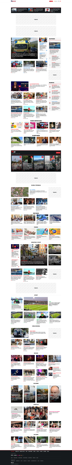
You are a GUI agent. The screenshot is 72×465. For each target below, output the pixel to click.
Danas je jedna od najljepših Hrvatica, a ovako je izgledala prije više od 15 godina (55, 144)
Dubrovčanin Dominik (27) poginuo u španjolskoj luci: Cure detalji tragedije (41, 277)
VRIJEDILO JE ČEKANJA (14, 362)
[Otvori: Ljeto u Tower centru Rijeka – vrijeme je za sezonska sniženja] (17, 125)
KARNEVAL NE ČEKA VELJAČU (40, 362)
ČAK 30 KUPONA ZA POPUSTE (28, 129)
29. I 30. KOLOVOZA (39, 235)
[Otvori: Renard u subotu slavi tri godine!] (36, 413)
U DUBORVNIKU (51, 443)
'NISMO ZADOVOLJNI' (27, 99)
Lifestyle (36, 404)
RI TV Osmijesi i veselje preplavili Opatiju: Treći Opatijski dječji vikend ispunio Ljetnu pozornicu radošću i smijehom (16, 166)
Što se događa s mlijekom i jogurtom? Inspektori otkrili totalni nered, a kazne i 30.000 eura (28, 102)
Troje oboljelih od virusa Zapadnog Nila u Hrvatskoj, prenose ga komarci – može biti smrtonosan (16, 416)
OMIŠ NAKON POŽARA (54, 85)
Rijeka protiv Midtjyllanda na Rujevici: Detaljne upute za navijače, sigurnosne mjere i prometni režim (16, 321)
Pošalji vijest (34, 457)
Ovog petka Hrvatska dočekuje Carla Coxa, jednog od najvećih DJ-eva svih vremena (57, 376)
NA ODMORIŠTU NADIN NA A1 (40, 346)
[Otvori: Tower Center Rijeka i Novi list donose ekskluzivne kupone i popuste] (29, 125)
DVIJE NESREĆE (14, 52)
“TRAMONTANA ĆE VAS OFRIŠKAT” (41, 376)
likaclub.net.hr (41, 460)
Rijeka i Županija (36, 185)
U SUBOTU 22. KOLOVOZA (27, 376)
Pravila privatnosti (20, 457)
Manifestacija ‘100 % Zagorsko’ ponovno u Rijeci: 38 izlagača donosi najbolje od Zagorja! (43, 47)
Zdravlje (13, 418)
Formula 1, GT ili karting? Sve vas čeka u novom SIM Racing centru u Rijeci (42, 131)
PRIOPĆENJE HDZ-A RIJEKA (42, 53)
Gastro (38, 432)
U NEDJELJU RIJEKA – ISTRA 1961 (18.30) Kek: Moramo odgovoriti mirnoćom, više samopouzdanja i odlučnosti (42, 321)
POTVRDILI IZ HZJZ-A (15, 413)
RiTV (13, 170)
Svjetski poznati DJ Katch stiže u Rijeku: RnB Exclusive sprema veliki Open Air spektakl (54, 430)
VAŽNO (50, 301)
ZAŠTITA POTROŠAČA (14, 67)
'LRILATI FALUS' (13, 443)
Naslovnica (12, 451)
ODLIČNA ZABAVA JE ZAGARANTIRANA (54, 428)
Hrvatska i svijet (19, 11)
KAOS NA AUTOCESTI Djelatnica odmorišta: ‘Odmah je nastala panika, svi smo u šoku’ (41, 348)
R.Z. (12, 401)
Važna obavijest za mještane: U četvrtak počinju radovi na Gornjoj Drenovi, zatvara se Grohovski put (38, 191)
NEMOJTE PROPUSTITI (51, 362)
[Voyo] (15, 455)
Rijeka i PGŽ (41, 50)
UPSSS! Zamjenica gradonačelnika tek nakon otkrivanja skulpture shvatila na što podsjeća (16, 446)
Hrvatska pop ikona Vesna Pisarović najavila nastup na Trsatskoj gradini (15, 378)
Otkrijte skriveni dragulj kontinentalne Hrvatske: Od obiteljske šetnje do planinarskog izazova (16, 145)
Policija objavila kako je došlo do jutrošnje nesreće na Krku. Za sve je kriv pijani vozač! (38, 333)
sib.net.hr (21, 460)
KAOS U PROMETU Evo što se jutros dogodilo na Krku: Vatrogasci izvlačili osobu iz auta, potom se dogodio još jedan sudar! (23, 55)
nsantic (27, 400)
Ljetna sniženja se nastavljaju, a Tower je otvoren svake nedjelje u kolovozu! (54, 237)
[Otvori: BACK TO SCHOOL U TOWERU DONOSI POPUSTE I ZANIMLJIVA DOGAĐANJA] (17, 231)
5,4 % (50, 247)
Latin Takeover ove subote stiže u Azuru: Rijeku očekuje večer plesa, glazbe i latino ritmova (16, 430)
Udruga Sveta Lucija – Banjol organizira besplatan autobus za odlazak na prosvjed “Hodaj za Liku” (42, 223)
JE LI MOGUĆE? (39, 443)
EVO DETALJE (51, 319)
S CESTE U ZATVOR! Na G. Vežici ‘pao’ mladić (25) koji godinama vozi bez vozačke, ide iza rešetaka (41, 69)
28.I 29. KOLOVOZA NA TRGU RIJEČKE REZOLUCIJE (43, 44)
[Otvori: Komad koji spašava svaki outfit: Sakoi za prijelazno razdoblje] (55, 125)
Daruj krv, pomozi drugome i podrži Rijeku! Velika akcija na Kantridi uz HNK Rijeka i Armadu (16, 101)
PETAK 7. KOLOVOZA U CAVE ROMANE (57, 373)
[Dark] (57, 1)
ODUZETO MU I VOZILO (39, 67)
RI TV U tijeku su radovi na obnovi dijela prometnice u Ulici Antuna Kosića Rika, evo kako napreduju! (27, 166)
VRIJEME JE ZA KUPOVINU (14, 129)
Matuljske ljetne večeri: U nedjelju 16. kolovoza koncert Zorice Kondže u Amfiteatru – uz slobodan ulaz (41, 378)
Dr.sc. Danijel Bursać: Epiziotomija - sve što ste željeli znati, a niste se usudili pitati (42, 144)
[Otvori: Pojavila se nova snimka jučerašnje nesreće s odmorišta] (16, 342)
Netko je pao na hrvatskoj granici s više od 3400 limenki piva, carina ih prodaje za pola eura (22, 9)
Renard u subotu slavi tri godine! (53, 413)
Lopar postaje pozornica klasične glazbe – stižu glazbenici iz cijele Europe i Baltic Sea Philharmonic (29, 222)
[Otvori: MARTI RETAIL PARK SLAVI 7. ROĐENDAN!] (42, 231)
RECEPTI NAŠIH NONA (40, 428)
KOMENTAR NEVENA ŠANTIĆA (16, 395)
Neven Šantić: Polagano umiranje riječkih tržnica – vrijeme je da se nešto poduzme (17, 398)
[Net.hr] (12, 455)
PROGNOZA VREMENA (39, 99)
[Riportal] (13, 1)
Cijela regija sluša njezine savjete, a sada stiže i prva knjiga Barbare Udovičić (29, 430)
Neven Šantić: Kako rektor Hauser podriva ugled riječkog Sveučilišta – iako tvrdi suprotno (54, 397)
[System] (55, 1)
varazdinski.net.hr (18, 460)
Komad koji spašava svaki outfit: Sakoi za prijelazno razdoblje (54, 131)
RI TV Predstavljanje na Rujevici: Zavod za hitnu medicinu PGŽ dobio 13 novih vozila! (38, 167)
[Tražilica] (58, 1)
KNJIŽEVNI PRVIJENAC (27, 428)
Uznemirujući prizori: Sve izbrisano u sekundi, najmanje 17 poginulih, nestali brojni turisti (54, 262)
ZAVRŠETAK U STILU (39, 205)
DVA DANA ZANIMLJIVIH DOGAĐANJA (17, 235)
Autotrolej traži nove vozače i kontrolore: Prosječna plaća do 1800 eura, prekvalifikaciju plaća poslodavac (41, 115)
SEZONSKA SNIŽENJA (52, 235)
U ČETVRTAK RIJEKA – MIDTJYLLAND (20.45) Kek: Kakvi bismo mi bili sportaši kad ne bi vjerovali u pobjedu (16, 306)
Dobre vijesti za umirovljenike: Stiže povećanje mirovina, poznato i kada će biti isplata (54, 250)
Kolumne (36, 383)
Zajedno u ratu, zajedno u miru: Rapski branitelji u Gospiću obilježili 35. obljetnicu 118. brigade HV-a (16, 223)
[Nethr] (22, 455)
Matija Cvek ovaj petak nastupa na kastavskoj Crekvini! (54, 364)
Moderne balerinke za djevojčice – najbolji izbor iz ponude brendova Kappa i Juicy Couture (29, 237)
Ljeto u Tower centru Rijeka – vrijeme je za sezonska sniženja (16, 131)
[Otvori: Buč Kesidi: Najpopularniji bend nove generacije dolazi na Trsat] (29, 358)
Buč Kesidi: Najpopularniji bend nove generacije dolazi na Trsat (29, 363)
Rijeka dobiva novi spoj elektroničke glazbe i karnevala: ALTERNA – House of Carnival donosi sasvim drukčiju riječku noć (41, 365)
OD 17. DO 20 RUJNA (26, 275)
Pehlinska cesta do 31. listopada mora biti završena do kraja (43, 56)
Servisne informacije (25, 457)
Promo (12, 132)
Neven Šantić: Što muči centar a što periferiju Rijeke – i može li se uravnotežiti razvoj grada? (42, 397)
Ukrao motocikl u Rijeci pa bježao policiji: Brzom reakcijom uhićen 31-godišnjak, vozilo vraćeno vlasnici (29, 348)
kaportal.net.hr (25, 460)
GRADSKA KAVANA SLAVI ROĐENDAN (54, 411)
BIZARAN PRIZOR (26, 443)
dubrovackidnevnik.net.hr (33, 460)
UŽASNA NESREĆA (32, 331)
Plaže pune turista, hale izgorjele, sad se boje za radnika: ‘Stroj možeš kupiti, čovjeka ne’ (38, 9)
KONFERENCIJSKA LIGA (15, 304)
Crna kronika (38, 71)
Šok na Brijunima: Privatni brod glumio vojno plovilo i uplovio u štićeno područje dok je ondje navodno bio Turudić (54, 51)
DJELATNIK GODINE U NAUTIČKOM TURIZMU (48, 163)
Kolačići (12, 457)
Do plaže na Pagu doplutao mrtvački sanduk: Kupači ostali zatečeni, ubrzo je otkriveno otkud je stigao (29, 446)
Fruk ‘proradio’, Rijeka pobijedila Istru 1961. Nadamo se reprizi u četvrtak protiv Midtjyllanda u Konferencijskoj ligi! (29, 320)
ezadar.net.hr (29, 460)
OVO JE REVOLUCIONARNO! (55, 90)
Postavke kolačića (15, 457)
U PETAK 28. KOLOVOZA (14, 99)
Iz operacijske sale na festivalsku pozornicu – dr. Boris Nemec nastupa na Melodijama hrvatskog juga (57, 369)
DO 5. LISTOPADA (32, 189)
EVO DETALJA (13, 319)
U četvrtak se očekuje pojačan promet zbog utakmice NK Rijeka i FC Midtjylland (54, 303)
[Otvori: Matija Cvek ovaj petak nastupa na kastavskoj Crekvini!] (54, 358)
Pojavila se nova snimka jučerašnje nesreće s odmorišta (16, 348)
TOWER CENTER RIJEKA (52, 129)
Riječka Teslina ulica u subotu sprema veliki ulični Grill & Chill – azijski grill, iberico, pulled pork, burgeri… (29, 70)
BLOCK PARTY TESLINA (27, 67)
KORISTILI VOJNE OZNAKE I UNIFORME (54, 49)
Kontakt (37, 457)
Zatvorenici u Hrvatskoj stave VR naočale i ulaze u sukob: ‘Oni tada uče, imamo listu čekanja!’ (55, 9)
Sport (36, 295)
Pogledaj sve (58, 152)
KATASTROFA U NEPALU (53, 259)
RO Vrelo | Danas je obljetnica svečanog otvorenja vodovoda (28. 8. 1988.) (54, 222)
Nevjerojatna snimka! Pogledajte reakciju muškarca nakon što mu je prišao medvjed (42, 445)
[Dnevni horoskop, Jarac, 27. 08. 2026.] (29, 140)
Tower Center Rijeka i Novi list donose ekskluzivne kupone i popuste (29, 131)
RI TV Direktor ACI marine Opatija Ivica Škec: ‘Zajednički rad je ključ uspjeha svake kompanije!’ (49, 166)
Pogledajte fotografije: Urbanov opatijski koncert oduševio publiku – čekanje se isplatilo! (16, 364)
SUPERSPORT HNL (39, 319)
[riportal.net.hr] (12, 463)
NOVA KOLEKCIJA (26, 235)
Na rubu (36, 434)
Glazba (25, 365)
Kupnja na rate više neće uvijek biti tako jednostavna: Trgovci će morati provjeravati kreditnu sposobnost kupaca (16, 70)
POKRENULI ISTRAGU (39, 275)
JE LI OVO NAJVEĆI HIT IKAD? (34, 83)
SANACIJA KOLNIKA (26, 163)
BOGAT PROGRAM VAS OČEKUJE (15, 428)
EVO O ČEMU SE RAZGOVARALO (15, 205)
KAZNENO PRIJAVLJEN (27, 346)
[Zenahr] (18, 455)
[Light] (54, 1)
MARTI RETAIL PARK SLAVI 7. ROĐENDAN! (42, 237)
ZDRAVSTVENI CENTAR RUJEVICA (37, 164)
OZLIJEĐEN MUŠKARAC (14, 346)
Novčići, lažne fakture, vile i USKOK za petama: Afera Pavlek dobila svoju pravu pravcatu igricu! (38, 86)
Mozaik (36, 353)
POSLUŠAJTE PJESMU (56, 367)
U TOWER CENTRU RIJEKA (40, 129)
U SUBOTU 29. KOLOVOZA (27, 362)
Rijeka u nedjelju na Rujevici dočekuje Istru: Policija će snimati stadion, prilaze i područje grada (54, 321)
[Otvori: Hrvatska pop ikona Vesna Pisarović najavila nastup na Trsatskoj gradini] (16, 372)
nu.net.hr (38, 460)
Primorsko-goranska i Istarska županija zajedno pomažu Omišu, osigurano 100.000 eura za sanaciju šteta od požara (29, 207)
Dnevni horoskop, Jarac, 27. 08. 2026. (29, 144)
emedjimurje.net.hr (13, 460)
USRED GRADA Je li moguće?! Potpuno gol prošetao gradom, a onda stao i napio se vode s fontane (55, 445)
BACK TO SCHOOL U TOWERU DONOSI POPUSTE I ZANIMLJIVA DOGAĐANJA (17, 237)
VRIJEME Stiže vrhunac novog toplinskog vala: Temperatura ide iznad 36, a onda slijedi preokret (56, 58)
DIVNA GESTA (25, 205)
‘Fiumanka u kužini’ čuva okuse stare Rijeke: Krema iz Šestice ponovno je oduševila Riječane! (42, 430)
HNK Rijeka (51, 305)
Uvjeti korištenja (30, 457)
